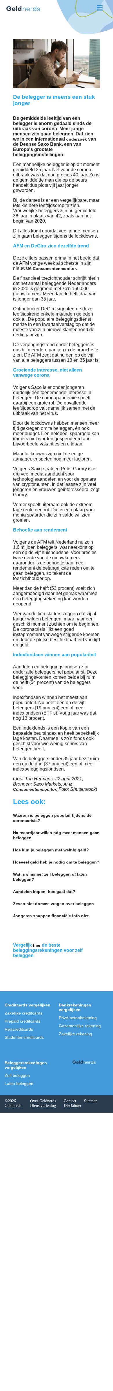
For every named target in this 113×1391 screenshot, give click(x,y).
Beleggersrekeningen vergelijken (26, 1065)
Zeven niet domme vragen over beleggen (53, 903)
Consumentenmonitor (54, 268)
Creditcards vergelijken (27, 1005)
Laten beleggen (19, 1083)
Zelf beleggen (17, 1075)
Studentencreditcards (24, 1037)
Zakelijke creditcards (23, 1013)
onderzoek (76, 139)
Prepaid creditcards (22, 1021)
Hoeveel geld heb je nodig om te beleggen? (56, 862)
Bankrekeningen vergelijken (75, 1007)
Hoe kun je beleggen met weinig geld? (51, 850)
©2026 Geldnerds (13, 1103)
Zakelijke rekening (75, 1034)
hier (37, 945)
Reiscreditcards (19, 1029)
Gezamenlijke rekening (80, 1025)
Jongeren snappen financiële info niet (51, 915)
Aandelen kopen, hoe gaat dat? (44, 891)
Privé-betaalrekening (78, 1017)
